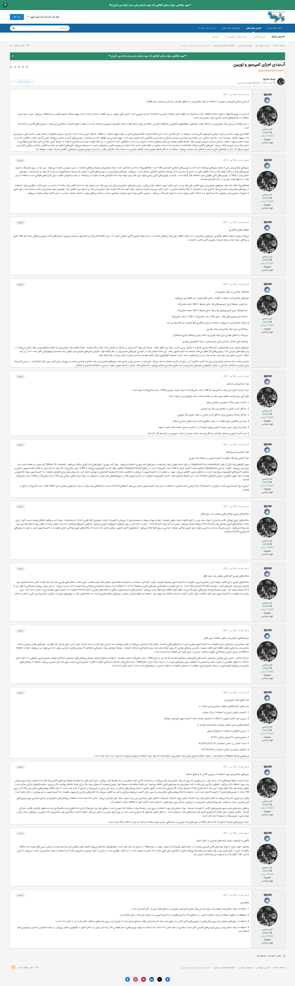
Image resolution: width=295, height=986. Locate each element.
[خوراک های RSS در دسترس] (13, 967)
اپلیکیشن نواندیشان (231, 28)
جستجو (215, 37)
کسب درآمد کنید (208, 28)
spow (266, 79)
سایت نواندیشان (274, 28)
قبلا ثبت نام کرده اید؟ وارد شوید (44, 17)
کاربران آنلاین (259, 37)
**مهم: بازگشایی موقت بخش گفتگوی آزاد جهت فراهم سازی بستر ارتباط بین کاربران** (150, 5)
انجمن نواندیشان (253, 28)
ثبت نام (16, 17)
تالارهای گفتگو (278, 37)
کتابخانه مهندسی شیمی (248, 83)
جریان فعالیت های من (236, 37)
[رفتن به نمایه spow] (281, 81)
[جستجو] (13, 28)
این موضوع (26, 28)
